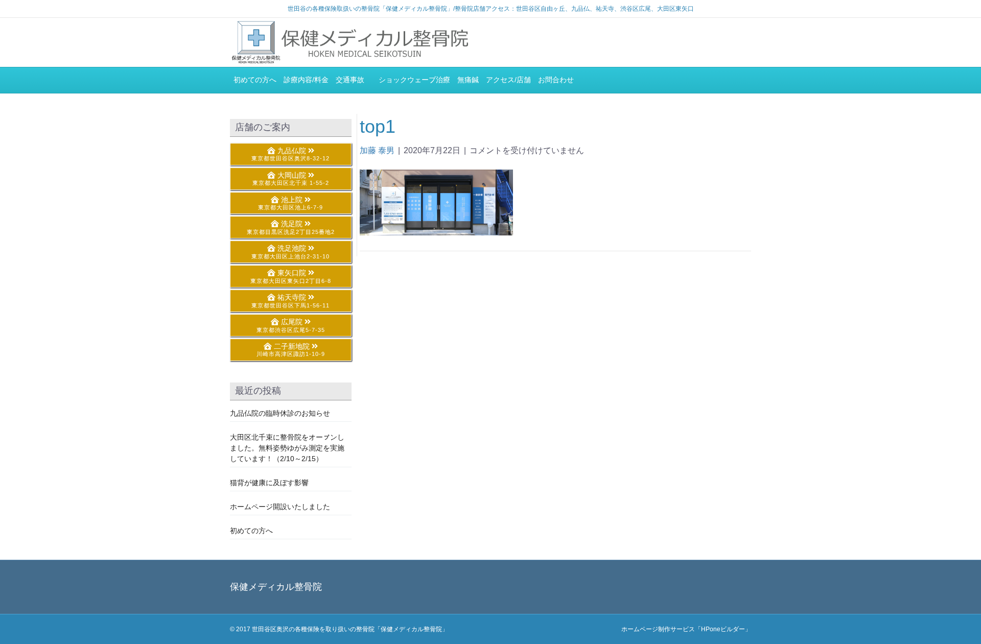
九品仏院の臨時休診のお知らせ (280, 413)
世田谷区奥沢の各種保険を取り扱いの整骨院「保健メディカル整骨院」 (350, 629)
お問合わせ (556, 80)
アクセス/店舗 (508, 80)
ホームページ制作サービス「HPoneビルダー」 (686, 629)
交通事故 (353, 80)
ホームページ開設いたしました (280, 507)
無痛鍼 (468, 80)
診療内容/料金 (306, 80)
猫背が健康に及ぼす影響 (269, 483)
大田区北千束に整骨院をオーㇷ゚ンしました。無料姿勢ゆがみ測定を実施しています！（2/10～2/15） (287, 448)
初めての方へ (254, 80)
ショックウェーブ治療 (414, 80)
